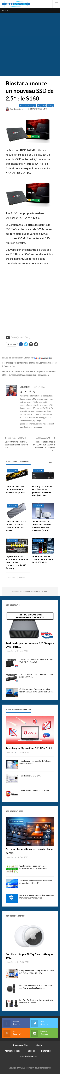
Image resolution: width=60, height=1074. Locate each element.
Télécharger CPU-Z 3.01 (30, 776)
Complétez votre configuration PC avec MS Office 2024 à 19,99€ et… (36, 971)
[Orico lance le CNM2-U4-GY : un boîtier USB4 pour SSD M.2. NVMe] (17, 510)
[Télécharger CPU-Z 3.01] (12, 779)
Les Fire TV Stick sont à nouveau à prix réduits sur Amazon (36, 1001)
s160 (21, 337)
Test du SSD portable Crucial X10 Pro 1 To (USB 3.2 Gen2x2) (36, 660)
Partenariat (46, 1050)
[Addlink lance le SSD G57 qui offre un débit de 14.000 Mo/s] (43, 546)
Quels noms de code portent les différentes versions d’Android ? (33, 867)
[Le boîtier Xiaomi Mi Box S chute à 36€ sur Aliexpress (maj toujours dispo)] (12, 988)
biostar (14, 337)
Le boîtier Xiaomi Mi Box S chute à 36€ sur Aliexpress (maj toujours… (35, 986)
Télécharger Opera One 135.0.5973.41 (29, 748)
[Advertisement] (30, 44)
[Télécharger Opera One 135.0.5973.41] (30, 730)
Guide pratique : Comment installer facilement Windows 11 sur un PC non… (36, 690)
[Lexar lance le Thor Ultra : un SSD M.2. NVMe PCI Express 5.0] (17, 476)
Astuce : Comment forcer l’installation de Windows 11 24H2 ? (35, 881)
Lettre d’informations (28, 1056)
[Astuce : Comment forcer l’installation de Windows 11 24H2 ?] (12, 883)
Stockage (51, 106)
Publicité (31, 1050)
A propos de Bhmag (21, 1045)
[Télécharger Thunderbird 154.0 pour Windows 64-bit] (12, 764)
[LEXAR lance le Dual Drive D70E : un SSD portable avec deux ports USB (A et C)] (43, 510)
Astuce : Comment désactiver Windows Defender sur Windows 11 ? (36, 896)
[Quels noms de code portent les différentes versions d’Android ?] (12, 869)
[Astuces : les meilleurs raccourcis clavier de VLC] (30, 831)
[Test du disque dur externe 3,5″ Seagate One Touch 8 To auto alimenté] (30, 625)
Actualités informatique (27, 106)
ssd (27, 337)
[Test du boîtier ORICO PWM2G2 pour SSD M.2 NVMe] (12, 677)
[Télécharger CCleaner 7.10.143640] (12, 793)
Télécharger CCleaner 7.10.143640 (34, 790)
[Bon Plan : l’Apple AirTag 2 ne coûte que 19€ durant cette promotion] (30, 936)
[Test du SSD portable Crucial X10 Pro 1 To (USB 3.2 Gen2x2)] (12, 662)
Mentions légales (12, 1050)
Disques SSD (42, 106)
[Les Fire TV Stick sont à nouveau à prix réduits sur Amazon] (12, 1003)
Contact (39, 1045)
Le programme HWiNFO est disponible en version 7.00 (16, 444)
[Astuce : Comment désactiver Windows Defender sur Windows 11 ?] (12, 898)
